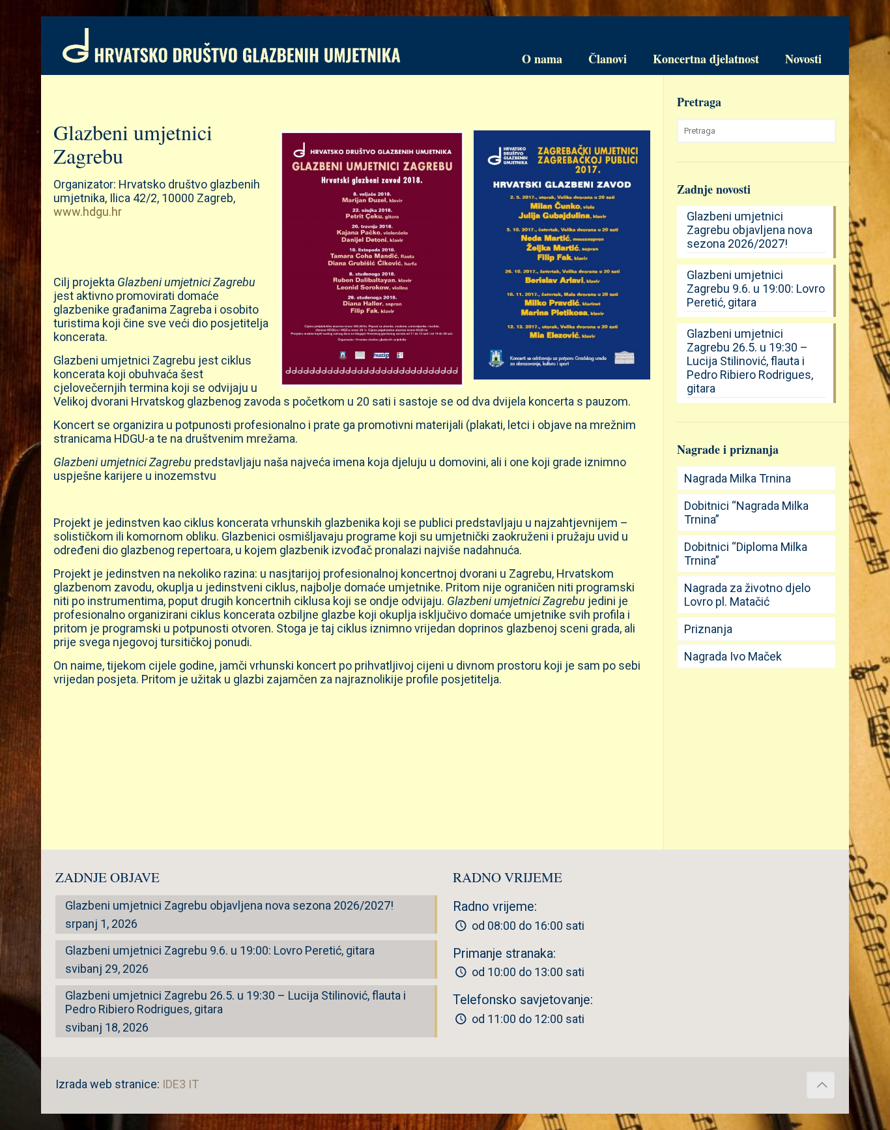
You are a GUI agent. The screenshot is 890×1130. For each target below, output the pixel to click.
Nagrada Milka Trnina (737, 478)
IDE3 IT (180, 1084)
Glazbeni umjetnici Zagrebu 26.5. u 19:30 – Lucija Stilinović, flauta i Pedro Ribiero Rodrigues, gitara (750, 361)
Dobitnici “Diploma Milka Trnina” (745, 553)
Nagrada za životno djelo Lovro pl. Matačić (747, 594)
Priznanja (708, 629)
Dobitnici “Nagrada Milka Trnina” (746, 512)
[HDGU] (231, 45)
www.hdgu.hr (87, 211)
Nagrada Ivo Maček (733, 656)
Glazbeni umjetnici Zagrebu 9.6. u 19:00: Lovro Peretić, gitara (756, 288)
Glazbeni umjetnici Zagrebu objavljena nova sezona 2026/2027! (749, 229)
